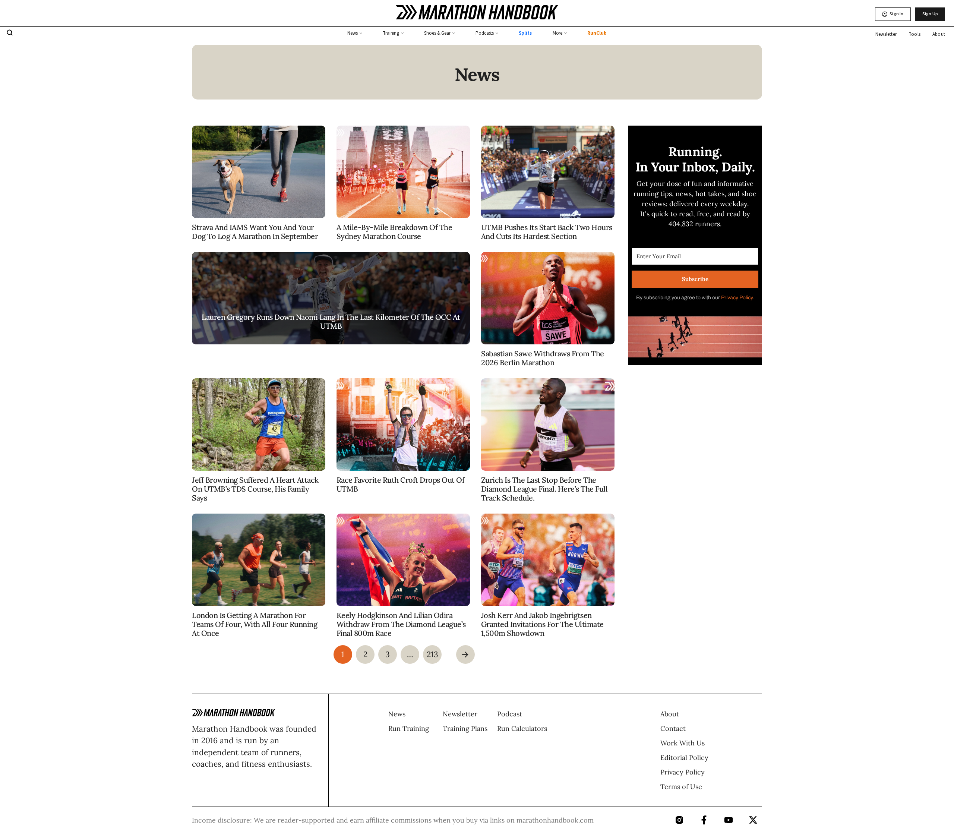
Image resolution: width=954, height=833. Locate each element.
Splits (525, 33)
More (558, 33)
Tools (914, 34)
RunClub (596, 33)
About (938, 34)
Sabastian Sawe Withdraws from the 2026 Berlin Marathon (542, 358)
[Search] (9, 33)
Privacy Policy (736, 297)
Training (391, 33)
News (352, 33)
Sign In (896, 14)
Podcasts (485, 33)
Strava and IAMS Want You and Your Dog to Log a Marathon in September (255, 232)
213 (432, 654)
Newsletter (886, 34)
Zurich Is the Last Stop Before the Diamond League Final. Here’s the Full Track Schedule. (544, 488)
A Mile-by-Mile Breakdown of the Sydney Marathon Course (394, 232)
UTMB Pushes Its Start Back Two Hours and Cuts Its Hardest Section (546, 232)
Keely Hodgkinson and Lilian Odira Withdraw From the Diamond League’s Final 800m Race (401, 624)
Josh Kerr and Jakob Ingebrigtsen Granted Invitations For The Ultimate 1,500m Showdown (542, 624)
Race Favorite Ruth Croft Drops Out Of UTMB (401, 484)
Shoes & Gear (437, 33)
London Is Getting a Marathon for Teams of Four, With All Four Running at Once (254, 624)
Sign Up (930, 14)
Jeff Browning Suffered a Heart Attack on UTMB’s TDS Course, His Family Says (255, 488)
